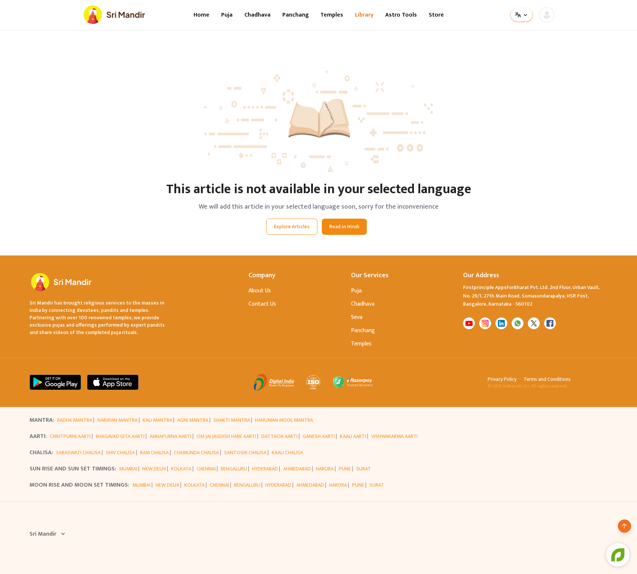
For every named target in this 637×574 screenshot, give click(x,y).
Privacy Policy (502, 379)
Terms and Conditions (547, 379)
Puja (227, 15)
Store (436, 15)
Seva (356, 317)
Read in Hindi (344, 226)
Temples (331, 15)
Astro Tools (401, 15)
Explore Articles (292, 226)
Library (364, 15)
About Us (259, 291)
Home (201, 15)
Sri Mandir (42, 534)
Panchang (295, 15)
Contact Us (262, 304)
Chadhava (257, 15)
